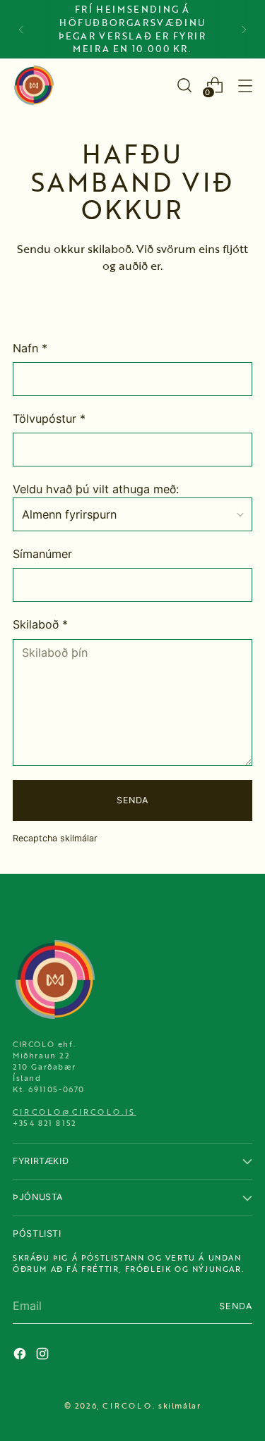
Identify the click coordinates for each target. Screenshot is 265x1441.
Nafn (30, 348)
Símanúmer (42, 554)
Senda (132, 800)
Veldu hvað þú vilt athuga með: (96, 489)
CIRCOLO (127, 1405)
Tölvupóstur (49, 419)
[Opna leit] (184, 85)
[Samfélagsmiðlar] (21, 1356)
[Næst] (243, 29)
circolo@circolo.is (74, 1111)
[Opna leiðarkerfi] (244, 85)
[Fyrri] (21, 29)
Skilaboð (40, 624)
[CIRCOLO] (34, 85)
